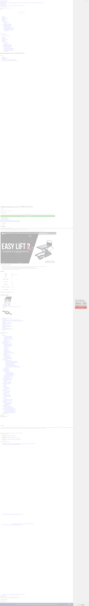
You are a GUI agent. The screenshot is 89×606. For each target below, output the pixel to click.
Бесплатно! (80, 307)
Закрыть (86, 1)
